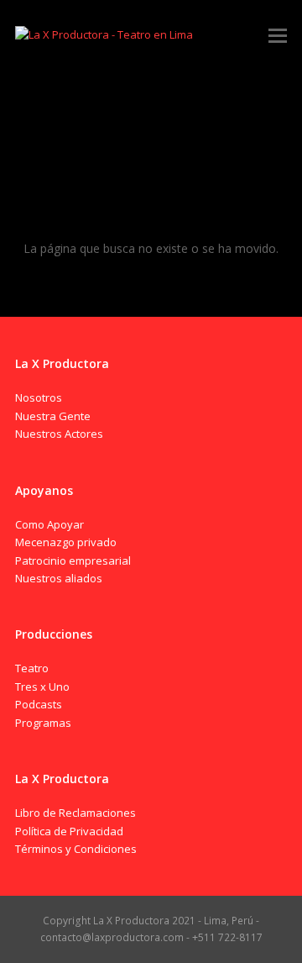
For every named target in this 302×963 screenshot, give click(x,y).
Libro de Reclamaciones (75, 812)
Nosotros (38, 397)
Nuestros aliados (58, 578)
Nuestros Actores (59, 433)
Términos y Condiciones (76, 848)
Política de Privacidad (69, 831)
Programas (43, 722)
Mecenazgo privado (66, 542)
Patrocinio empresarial (73, 560)
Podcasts (38, 704)
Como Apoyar (49, 524)
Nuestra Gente (53, 416)
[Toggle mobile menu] (277, 34)
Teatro (32, 668)
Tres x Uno (42, 686)
